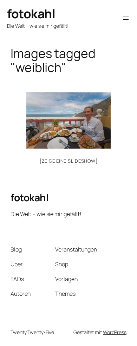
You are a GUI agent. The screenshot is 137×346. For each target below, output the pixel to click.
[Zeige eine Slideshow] (69, 161)
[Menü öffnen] (126, 18)
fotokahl (31, 13)
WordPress (114, 332)
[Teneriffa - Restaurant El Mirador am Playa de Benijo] (68, 120)
